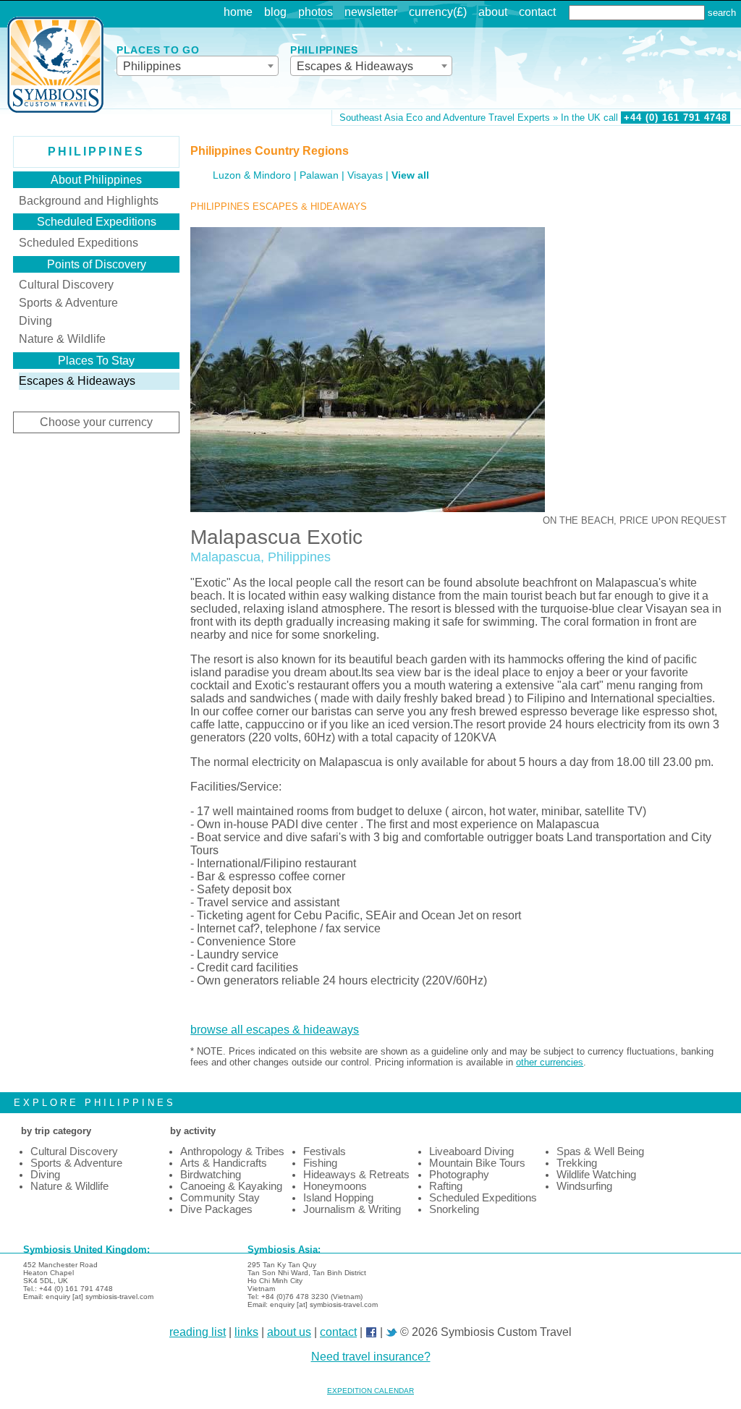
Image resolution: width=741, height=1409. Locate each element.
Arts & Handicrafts (223, 1163)
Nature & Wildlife (62, 339)
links (246, 1332)
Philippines (96, 151)
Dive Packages (216, 1209)
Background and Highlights (88, 201)
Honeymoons (335, 1186)
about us (289, 1332)
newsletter (370, 12)
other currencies (549, 1062)
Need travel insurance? (371, 1356)
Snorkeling (454, 1209)
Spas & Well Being (600, 1151)
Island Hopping (338, 1198)
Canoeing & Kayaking (231, 1186)
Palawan (319, 175)
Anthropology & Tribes (232, 1151)
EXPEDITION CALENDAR (370, 1391)
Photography (459, 1174)
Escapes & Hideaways (77, 381)
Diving (35, 321)
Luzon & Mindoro (252, 175)
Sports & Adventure (68, 303)
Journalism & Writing (352, 1209)
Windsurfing (584, 1186)
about (492, 12)
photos (315, 12)
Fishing (320, 1163)
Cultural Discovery (66, 284)
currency (431, 12)
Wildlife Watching (596, 1174)
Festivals (324, 1151)
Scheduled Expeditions (78, 243)
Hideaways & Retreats (356, 1174)
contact (537, 12)
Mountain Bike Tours (477, 1163)
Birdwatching (210, 1174)
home (238, 12)
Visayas (365, 175)
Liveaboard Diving (471, 1151)
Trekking (576, 1163)
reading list (197, 1332)
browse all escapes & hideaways (274, 1029)
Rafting (445, 1186)
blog (275, 12)
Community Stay (220, 1198)
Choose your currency (96, 422)
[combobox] (198, 66)
